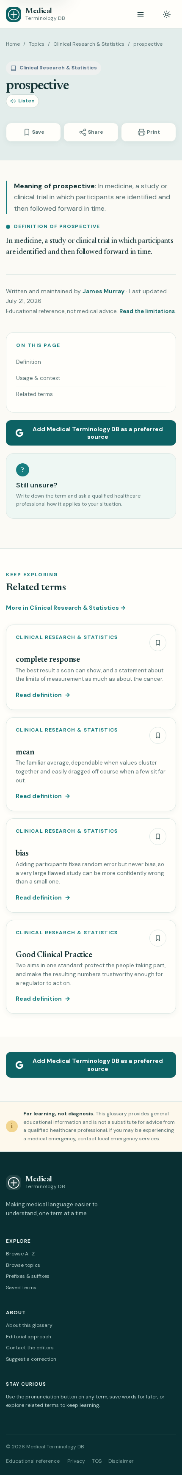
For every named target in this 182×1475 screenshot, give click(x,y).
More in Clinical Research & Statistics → (66, 607)
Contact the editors (30, 1347)
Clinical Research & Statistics (88, 44)
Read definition (43, 695)
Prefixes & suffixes (28, 1276)
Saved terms (21, 1287)
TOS (97, 1461)
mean (25, 753)
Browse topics (23, 1265)
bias (22, 854)
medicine (27, 241)
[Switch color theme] (166, 14)
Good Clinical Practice (54, 955)
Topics (36, 44)
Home (13, 44)
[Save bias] (157, 836)
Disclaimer (121, 1461)
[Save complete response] (157, 642)
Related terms (34, 394)
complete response (48, 660)
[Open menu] (140, 14)
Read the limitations (147, 311)
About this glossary (29, 1325)
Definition (28, 362)
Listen (26, 100)
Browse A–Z (20, 1253)
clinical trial (93, 241)
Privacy (76, 1461)
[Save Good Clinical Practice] (157, 938)
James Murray (103, 291)
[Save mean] (157, 735)
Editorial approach (28, 1336)
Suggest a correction (31, 1359)
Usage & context (38, 378)
